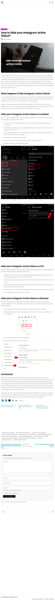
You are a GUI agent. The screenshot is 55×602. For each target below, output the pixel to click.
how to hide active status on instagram (10, 434)
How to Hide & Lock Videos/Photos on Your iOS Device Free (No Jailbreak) (42, 407)
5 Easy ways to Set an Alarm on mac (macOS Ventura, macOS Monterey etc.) (11, 446)
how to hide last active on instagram (9, 436)
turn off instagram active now (20, 439)
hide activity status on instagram (23, 432)
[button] (14, 174)
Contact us (46, 599)
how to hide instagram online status (45, 434)
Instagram (40, 438)
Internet (4, 29)
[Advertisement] (27, 18)
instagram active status (7, 439)
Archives (52, 599)
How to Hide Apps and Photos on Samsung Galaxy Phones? (8, 406)
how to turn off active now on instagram (28, 438)
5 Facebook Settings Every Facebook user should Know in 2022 (26, 407)
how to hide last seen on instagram (41, 436)
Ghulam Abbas (7, 39)
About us (41, 599)
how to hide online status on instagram (10, 438)
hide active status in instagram (8, 432)
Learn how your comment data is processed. (15, 502)
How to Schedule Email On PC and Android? (44, 446)
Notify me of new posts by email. (11, 493)
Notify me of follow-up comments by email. (12, 490)
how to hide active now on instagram (39, 432)
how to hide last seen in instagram (25, 436)
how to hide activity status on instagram (27, 434)
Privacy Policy (35, 599)
